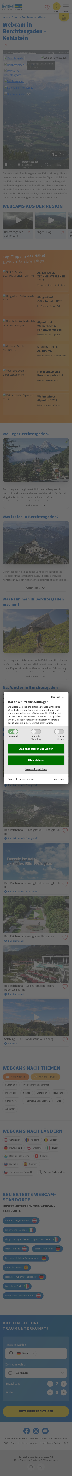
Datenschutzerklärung (41, 723)
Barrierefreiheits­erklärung (21, 779)
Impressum (58, 779)
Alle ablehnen (36, 760)
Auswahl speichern (36, 769)
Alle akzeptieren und (36, 749)
